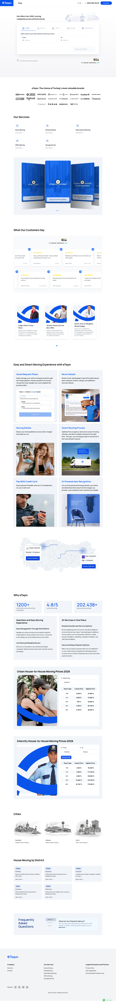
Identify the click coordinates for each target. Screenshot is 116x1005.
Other (50, 926)
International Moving (50, 973)
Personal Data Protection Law (95, 973)
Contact (9, 971)
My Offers (106, 3)
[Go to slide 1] (56, 345)
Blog (20, 3)
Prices (50, 919)
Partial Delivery (48, 971)
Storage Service (49, 978)
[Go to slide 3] (59, 345)
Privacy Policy (90, 968)
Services (49, 923)
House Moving (48, 968)
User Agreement (91, 971)
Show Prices (66, 757)
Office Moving (48, 976)
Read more (62, 927)
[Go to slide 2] (58, 345)
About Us (10, 968)
